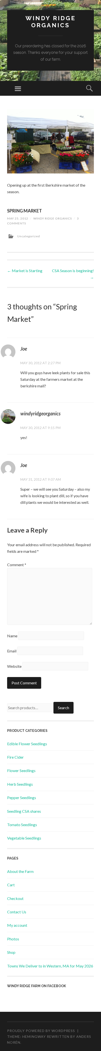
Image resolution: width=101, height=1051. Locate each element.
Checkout (15, 898)
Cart (11, 884)
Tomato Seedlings (22, 824)
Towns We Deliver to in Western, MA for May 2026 (50, 966)
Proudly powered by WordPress (41, 1031)
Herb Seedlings (20, 784)
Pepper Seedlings (21, 797)
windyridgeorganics (40, 413)
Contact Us (16, 911)
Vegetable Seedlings (24, 838)
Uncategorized (28, 236)
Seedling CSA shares (24, 811)
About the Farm (20, 871)
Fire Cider (15, 757)
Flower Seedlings (21, 770)
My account (17, 925)
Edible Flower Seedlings (27, 743)
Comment (16, 564)
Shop (11, 952)
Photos (13, 938)
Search (63, 707)
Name (12, 635)
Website (14, 666)
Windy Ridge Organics (50, 22)
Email (11, 651)
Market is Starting (24, 270)
